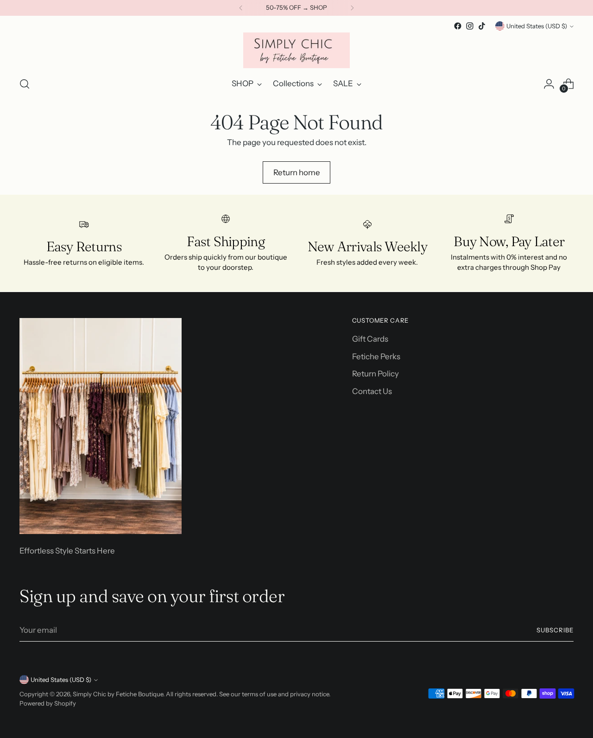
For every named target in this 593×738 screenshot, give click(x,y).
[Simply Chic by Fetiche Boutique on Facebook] (458, 26)
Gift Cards (370, 339)
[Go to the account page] (549, 84)
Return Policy (375, 373)
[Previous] (241, 8)
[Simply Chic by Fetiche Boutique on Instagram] (470, 26)
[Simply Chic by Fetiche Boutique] (296, 50)
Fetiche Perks (376, 356)
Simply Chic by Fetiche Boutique (118, 694)
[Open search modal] (24, 84)
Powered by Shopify (47, 703)
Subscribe (555, 630)
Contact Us (372, 391)
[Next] (352, 8)
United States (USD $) (536, 26)
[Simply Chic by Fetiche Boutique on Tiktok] (482, 26)
